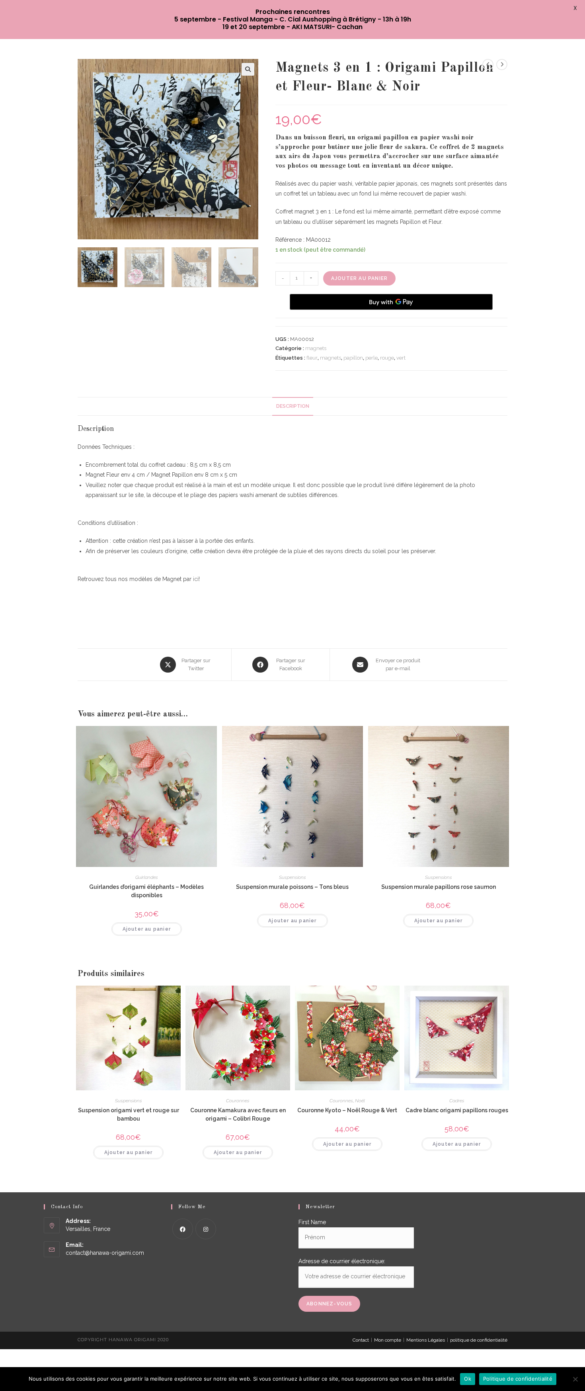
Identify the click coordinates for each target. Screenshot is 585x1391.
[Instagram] (205, 1229)
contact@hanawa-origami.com (105, 1253)
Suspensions (292, 877)
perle (371, 358)
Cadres (456, 1100)
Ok (467, 1378)
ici (196, 579)
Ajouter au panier (359, 278)
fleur (312, 358)
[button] (248, 69)
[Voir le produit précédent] (487, 64)
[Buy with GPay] (391, 302)
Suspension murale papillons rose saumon (438, 887)
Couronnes (238, 1100)
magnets (315, 348)
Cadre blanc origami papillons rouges (457, 1110)
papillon (353, 358)
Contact (361, 1340)
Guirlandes (146, 877)
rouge (387, 358)
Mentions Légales (425, 1340)
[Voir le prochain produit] (501, 64)
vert (401, 358)
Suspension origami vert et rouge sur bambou (128, 1114)
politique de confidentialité (478, 1340)
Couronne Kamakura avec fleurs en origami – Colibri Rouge (238, 1114)
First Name (312, 1222)
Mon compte (387, 1340)
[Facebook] (182, 1229)
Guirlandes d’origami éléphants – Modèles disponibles (146, 891)
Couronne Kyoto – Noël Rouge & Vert (347, 1110)
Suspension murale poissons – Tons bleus (292, 887)
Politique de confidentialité (517, 1378)
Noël (360, 1100)
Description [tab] (292, 406)
